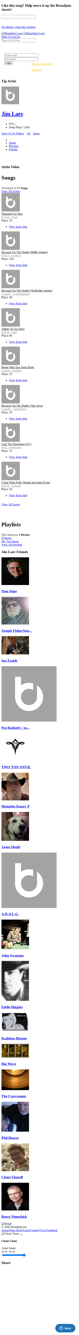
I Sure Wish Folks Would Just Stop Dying (25, 482)
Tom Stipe (9, 591)
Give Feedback (49, 1230)
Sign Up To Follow (12, 133)
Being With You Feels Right (17, 367)
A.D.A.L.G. (10, 914)
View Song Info (18, 226)
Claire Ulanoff (12, 1177)
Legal (26, 1230)
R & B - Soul (9, 332)
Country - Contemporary (15, 293)
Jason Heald (10, 847)
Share (36, 133)
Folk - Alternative (11, 447)
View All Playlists (11, 544)
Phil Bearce (10, 1138)
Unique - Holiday (11, 370)
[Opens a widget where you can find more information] (65, 1328)
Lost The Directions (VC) (16, 444)
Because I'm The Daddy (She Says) (22, 405)
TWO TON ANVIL (16, 767)
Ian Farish (9, 661)
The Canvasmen (13, 1096)
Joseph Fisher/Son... (16, 631)
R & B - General (11, 255)
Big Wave (8, 1064)
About (5, 1230)
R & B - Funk (9, 217)
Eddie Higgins (12, 1007)
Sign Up (37, 69)
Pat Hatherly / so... (15, 728)
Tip (28, 133)
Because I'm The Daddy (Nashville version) (26, 290)
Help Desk (16, 1230)
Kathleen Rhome (14, 1038)
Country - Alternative (13, 409)
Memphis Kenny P (15, 806)
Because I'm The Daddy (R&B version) (24, 252)
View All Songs (10, 191)
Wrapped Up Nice (12, 213)
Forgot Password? (42, 64)
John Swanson (12, 955)
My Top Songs (10, 541)
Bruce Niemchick (14, 1217)
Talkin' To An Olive (13, 329)
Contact (34, 1230)
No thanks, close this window (18, 27)
